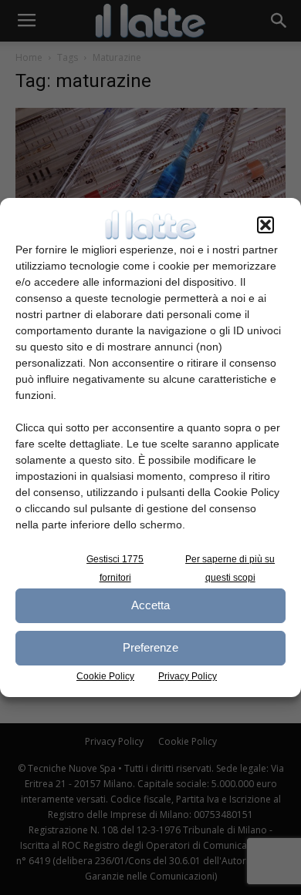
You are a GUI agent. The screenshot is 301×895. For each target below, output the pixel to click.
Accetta (150, 605)
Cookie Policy (105, 676)
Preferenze (150, 647)
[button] (265, 225)
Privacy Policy (187, 676)
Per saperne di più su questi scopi (230, 568)
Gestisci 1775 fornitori (115, 568)
